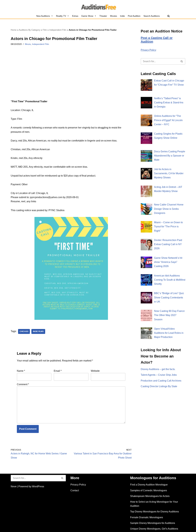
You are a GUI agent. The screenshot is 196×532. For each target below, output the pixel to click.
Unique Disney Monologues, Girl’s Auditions (154, 528)
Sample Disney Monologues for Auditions (152, 523)
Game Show (87, 16)
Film (45, 30)
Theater (103, 16)
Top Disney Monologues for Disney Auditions (154, 511)
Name (21, 371)
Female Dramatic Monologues (146, 517)
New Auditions (43, 16)
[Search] (168, 16)
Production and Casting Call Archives (161, 380)
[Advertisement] (71, 76)
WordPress (38, 486)
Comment (23, 384)
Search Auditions (151, 16)
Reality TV (61, 16)
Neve (14, 486)
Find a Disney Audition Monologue (149, 484)
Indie (122, 16)
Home (14, 30)
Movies (113, 16)
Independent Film (57, 30)
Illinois (28, 44)
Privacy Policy (148, 50)
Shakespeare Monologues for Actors (150, 496)
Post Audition (134, 16)
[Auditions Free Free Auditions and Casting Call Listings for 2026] (98, 6)
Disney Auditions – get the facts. (158, 369)
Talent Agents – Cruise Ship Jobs (159, 375)
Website (95, 371)
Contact (74, 490)
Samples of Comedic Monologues (148, 490)
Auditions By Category (29, 30)
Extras (75, 16)
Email (58, 371)
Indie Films (38, 331)
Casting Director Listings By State (159, 386)
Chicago (24, 331)
